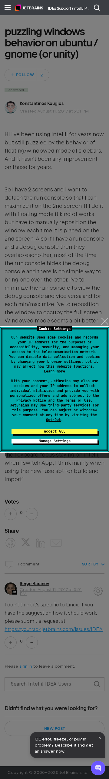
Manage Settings (55, 441)
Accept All (54, 431)
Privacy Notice (31, 400)
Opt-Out (53, 419)
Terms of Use (78, 400)
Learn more (54, 371)
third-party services (69, 405)
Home (29, 8)
